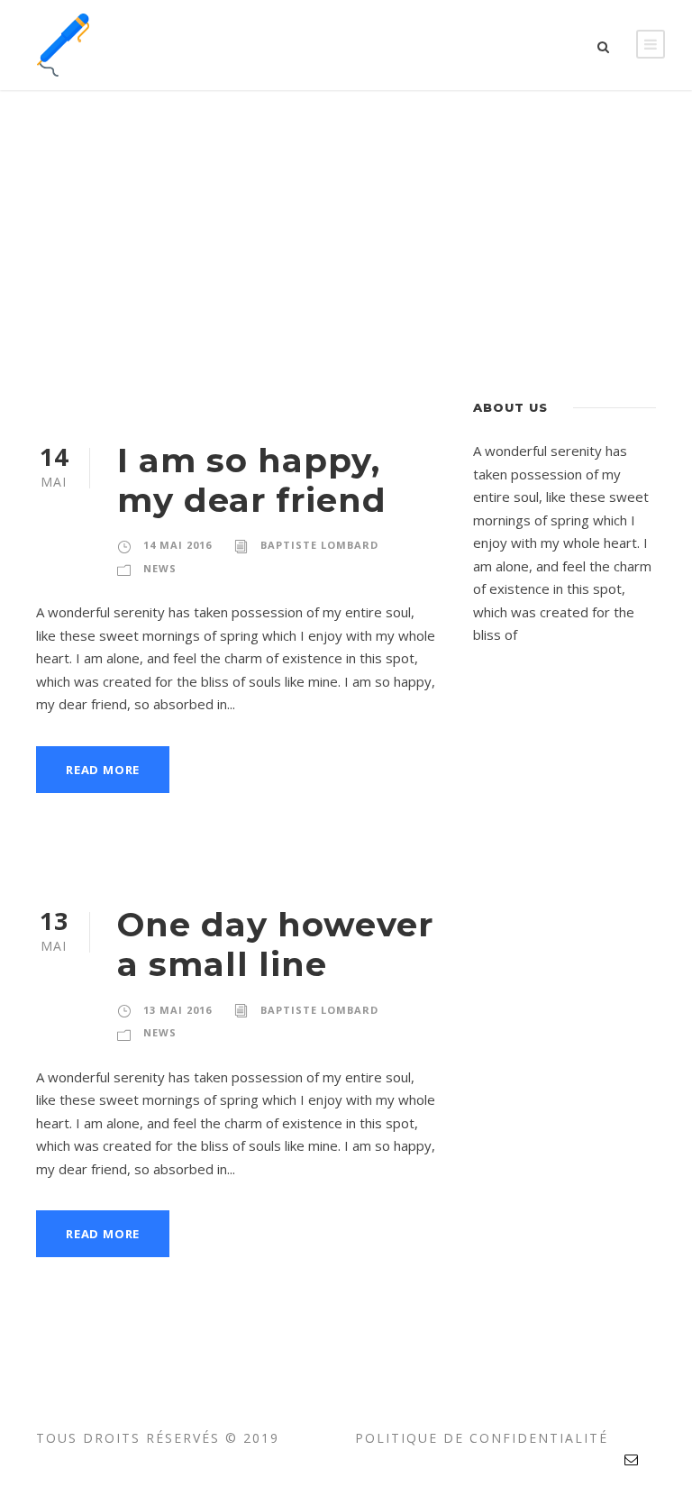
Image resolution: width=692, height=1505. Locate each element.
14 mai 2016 (177, 545)
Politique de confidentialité (481, 1437)
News (160, 568)
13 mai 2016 (177, 1010)
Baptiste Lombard (319, 545)
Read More (103, 770)
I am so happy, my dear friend (252, 480)
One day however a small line (275, 944)
